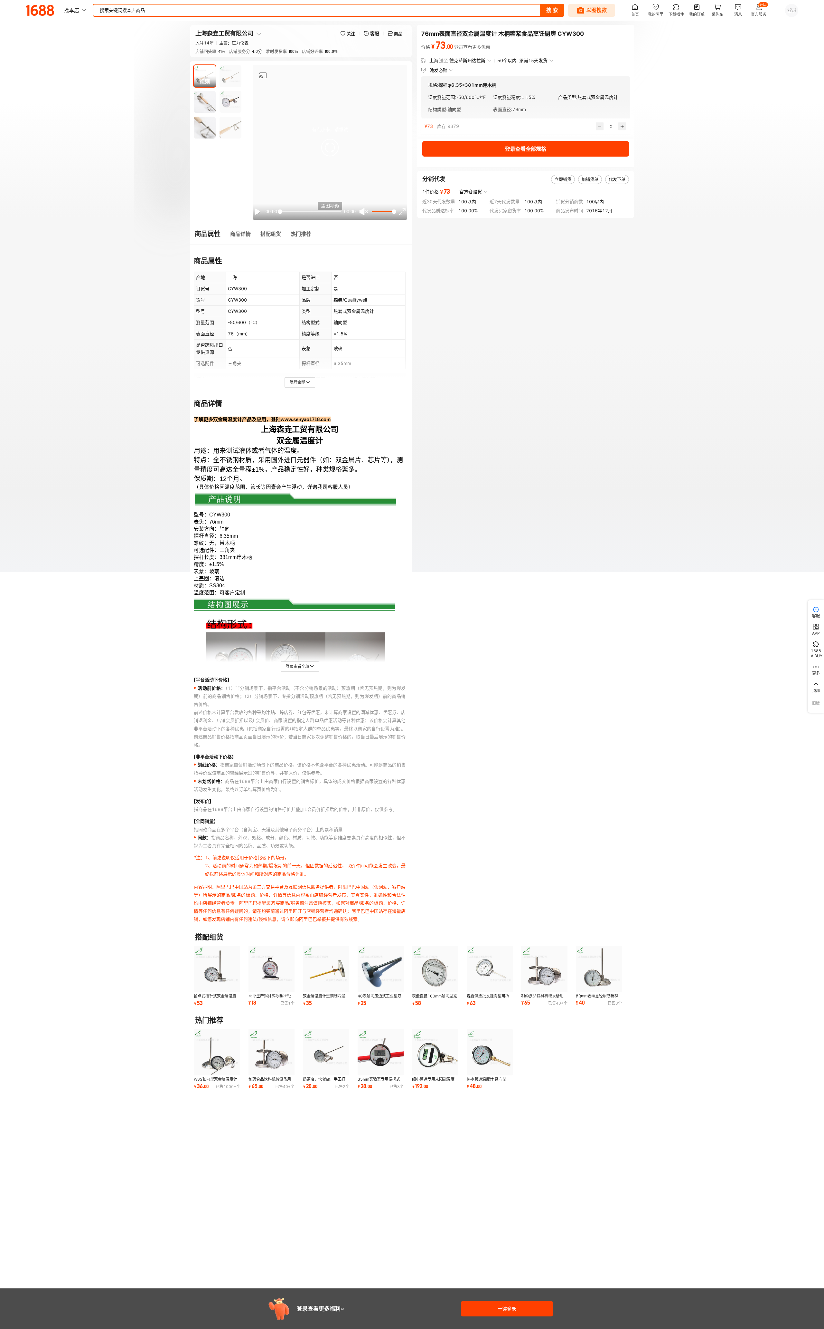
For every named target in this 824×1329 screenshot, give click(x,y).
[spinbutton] (611, 126)
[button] (330, 147)
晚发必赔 (438, 70)
